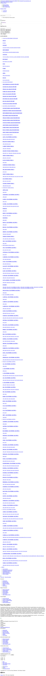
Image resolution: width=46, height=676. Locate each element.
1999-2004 (5, 292)
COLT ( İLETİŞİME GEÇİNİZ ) (10, 261)
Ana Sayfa (2, 577)
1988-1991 (5, 268)
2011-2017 (5, 442)
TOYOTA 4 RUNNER (25, 56)
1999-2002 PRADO (25, 555)
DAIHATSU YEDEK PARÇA (8, 187)
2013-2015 (13, 461)
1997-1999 (5, 484)
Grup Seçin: (2, 32)
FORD (4, 68)
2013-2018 (13, 384)
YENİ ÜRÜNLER (6, 572)
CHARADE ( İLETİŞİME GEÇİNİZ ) (11, 194)
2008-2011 (9, 327)
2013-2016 (9, 181)
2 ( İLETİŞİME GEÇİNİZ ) (9, 368)
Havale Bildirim (5, 592)
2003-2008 (13, 484)
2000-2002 (5, 447)
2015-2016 (21, 518)
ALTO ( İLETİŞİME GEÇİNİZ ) (10, 137)
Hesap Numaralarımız (6, 602)
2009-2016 (13, 277)
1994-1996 (9, 498)
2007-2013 (5, 181)
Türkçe (5, 2)
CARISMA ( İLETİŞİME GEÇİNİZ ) (11, 257)
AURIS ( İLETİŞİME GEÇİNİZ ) (10, 511)
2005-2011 (13, 176)
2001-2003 (9, 398)
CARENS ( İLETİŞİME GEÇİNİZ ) (10, 301)
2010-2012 (13, 139)
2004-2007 (5, 282)
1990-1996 (5, 366)
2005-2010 (9, 565)
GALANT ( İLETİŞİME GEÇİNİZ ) (11, 266)
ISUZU (4, 40)
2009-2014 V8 (18, 555)
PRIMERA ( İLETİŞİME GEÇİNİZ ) (11, 482)
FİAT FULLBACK (6, 66)
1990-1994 (5, 498)
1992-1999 (5, 433)
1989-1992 (5, 428)
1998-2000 (5, 196)
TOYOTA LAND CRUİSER (15, 56)
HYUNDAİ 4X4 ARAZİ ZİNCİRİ (10, 98)
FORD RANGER (6, 70)
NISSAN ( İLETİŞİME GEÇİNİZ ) (9, 419)
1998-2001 (17, 389)
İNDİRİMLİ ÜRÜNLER (7, 571)
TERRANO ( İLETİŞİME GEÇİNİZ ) (11, 500)
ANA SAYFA (5, 569)
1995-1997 (13, 380)
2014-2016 (5, 254)
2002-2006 (13, 341)
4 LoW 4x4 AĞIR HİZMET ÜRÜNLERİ (10, 38)
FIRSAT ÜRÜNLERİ (7, 573)
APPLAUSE (5, 190)
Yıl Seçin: (2, 31)
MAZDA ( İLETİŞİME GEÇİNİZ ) (9, 361)
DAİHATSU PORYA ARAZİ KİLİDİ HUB (12, 110)
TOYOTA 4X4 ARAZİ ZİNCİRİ (10, 103)
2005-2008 (5, 359)
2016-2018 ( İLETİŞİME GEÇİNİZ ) (27, 288)
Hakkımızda (7, 1)
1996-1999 (9, 465)
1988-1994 (5, 139)
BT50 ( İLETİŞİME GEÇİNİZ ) (10, 401)
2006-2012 (11, 153)
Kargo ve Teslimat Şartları (7, 600)
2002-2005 (13, 551)
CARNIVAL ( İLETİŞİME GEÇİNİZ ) (11, 306)
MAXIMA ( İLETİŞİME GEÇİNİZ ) (11, 444)
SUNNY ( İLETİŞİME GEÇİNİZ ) (10, 496)
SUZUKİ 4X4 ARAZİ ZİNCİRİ (9, 86)
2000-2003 (5, 308)
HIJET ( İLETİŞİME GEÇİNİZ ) (10, 213)
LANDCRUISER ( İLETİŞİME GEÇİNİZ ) (12, 553)
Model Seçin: (2, 30)
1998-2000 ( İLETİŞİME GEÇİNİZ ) (27, 287)
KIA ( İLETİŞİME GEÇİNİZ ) (8, 294)
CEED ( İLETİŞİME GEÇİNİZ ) (10, 310)
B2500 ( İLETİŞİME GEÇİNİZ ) (10, 396)
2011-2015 (21, 359)
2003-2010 (13, 451)
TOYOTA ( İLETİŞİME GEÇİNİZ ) (9, 509)
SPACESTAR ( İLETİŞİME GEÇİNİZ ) (11, 290)
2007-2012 (17, 206)
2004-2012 (5, 157)
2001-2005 (9, 238)
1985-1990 (5, 380)
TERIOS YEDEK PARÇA (8, 236)
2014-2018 (21, 451)
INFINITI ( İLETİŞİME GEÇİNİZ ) (11, 435)
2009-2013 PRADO (40, 555)
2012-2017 (13, 313)
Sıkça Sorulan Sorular (6, 594)
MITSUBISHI (6, 50)
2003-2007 (5, 384)
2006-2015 (13, 273)
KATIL (13, 654)
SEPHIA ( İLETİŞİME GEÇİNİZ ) (10, 338)
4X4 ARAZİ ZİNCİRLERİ (8, 82)
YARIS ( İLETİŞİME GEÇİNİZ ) (10, 562)
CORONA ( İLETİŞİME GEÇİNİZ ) (11, 539)
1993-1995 (5, 465)
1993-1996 (5, 502)
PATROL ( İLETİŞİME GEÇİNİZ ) (10, 468)
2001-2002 (5, 336)
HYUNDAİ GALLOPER (7, 61)
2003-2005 (19, 153)
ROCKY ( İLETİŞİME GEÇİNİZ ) (10, 227)
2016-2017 (5, 523)
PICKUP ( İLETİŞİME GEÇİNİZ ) (10, 477)
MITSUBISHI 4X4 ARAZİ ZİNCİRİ (11, 84)
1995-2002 (13, 359)
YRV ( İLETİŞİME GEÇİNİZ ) (9, 241)
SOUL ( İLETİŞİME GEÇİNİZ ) (10, 352)
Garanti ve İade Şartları (7, 599)
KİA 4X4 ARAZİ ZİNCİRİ (8, 101)
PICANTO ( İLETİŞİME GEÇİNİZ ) (11, 324)
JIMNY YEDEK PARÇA (8, 155)
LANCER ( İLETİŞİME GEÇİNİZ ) (11, 275)
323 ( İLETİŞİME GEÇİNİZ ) (9, 377)
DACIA (4, 77)
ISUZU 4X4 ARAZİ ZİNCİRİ (9, 94)
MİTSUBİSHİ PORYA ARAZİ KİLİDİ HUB (12, 113)
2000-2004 (9, 259)
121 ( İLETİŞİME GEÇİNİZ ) (9, 364)
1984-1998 (5, 229)
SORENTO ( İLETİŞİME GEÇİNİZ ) (11, 348)
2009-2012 (9, 263)
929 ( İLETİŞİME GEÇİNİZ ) (9, 391)
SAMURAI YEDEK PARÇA (9, 164)
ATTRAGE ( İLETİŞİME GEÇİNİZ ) (11, 252)
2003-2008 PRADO (32, 555)
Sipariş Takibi (5, 591)
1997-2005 (9, 215)
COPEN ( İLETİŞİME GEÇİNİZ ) (10, 199)
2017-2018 (21, 176)
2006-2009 (5, 220)
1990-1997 (5, 148)
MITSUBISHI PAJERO (14, 52)
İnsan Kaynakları (8, 577)
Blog (3, 661)
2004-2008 (9, 277)
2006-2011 (13, 336)
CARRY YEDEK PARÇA (8, 146)
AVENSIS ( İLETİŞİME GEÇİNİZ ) (11, 516)
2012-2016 (17, 176)
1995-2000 (9, 447)
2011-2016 (5, 249)
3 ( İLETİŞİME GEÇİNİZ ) (9, 373)
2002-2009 (5, 350)
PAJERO (5, 284)
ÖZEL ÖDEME (5, 574)
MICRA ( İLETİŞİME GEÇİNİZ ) (10, 449)
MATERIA (5, 217)
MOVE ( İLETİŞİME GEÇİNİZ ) (10, 222)
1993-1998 (9, 537)
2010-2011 (9, 313)
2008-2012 (9, 282)
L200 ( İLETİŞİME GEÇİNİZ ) (9, 270)
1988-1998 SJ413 (12, 167)
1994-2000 (5, 560)
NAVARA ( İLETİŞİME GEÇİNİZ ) (10, 472)
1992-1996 (9, 268)
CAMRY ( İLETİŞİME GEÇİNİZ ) (10, 525)
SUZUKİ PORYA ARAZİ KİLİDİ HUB (11, 108)
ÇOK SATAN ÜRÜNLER (7, 570)
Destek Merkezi (5, 590)
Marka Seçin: (2, 29)
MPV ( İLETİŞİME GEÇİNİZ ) (10, 415)
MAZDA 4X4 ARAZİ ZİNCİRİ (9, 96)
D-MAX (4, 42)
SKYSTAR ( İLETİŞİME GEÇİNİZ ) (11, 491)
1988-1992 (5, 537)
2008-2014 (5, 370)
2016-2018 (9, 157)
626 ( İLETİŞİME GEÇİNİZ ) (9, 387)
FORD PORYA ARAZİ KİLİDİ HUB (11, 127)
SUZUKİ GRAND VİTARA (15, 47)
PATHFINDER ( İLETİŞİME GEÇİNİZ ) (12, 463)
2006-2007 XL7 (5, 153)
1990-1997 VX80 (6, 555)
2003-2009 (13, 518)
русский (8, 6)
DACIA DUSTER (6, 80)
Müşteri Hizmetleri (6, 589)
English (7, 5)
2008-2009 (5, 313)
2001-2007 (5, 243)
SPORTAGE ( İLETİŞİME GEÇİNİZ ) (11, 357)
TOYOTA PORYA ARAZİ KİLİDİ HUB (11, 122)
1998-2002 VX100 (12, 555)
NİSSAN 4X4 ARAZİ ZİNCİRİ (9, 89)
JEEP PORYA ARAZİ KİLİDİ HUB (10, 125)
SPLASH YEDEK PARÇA (8, 169)
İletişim (11, 1)
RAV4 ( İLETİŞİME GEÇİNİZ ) (10, 558)
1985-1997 (5, 215)
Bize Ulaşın (5, 662)
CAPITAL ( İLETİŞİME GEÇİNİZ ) (11, 297)
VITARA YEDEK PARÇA (8, 183)
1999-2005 (5, 565)
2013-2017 (29, 537)
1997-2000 (5, 238)
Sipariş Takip (2, 1)
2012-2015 (5, 412)
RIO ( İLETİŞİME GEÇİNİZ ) (9, 334)
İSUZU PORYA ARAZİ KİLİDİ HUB (11, 130)
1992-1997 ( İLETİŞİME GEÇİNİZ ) (13, 287)
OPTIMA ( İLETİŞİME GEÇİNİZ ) (10, 320)
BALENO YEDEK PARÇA (9, 141)
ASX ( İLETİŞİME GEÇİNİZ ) (9, 247)
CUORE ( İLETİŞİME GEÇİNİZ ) (10, 204)
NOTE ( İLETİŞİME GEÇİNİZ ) (10, 458)
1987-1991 (5, 394)
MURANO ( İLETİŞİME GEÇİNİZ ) (11, 454)
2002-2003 (5, 162)
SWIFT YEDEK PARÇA (8, 174)
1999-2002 (21, 380)
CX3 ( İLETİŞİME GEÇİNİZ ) (9, 405)
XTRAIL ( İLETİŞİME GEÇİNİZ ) (10, 505)
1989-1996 (5, 176)
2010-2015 (13, 565)
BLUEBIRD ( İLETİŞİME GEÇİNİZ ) (11, 430)
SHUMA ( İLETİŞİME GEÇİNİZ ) (10, 343)
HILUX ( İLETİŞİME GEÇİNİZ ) (10, 549)
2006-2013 (5, 475)
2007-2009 (13, 317)
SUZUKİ (5, 45)
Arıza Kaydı (5, 593)
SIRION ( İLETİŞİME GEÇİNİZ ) (10, 231)
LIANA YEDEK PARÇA (8, 160)
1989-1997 (5, 479)
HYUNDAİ (5, 59)
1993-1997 (5, 451)
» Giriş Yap (5, 10)
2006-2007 (5, 456)
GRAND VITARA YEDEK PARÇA (10, 150)
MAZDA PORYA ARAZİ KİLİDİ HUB (11, 120)
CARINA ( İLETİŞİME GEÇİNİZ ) (10, 530)
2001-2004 (13, 528)
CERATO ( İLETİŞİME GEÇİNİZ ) (11, 315)
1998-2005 (5, 234)
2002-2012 (5, 201)
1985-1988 (5, 389)
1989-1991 (9, 389)
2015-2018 (17, 273)
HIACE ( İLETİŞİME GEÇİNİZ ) (10, 544)
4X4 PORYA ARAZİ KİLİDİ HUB (9, 105)
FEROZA (5, 208)
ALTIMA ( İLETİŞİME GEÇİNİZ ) (10, 426)
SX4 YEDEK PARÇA (7, 178)
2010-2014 (17, 518)
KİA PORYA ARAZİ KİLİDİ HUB (10, 115)
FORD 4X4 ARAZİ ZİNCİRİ (9, 91)
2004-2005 (5, 317)
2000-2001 (5, 331)
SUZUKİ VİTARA (6, 47)
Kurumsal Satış (5, 581)
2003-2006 (13, 206)
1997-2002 (9, 479)
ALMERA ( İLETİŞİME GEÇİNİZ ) (11, 421)
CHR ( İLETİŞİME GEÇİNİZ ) (9, 521)
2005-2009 (5, 263)
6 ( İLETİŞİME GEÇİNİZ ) (9, 382)
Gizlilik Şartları (5, 601)
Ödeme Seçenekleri (6, 583)
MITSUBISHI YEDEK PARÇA (8, 245)
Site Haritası (5, 585)
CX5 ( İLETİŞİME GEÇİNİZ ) (9, 410)
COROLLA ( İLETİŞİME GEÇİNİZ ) (11, 535)
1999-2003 (9, 206)
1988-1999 (5, 210)
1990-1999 (5, 206)
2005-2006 (9, 317)
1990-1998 (5, 273)
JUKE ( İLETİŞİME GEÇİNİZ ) (10, 440)
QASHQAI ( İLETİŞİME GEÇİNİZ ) (11, 486)
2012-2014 (5, 322)
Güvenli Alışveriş (6, 598)
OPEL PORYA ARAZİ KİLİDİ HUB (11, 132)
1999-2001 (9, 273)
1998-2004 (9, 148)
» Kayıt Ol (4, 11)
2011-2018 (5, 355)
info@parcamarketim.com (5, 627)
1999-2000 (13, 537)
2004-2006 (9, 139)
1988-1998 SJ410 (6, 167)
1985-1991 (5, 287)
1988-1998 (5, 185)
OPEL (4, 73)
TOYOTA (5, 54)
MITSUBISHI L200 (6, 52)
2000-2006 (5, 423)
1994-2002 (5, 224)
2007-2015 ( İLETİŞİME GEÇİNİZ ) (13, 288)
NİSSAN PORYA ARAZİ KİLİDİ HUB (11, 117)
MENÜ (3, 567)
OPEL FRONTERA (6, 75)
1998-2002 (15, 153)
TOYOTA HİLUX (6, 56)
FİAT (4, 63)
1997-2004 (9, 176)
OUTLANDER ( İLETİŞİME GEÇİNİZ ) (12, 280)
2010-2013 (5, 171)
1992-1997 (13, 389)
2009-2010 (9, 359)
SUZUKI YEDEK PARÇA (8, 134)
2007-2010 (5, 514)
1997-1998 (5, 341)
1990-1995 (9, 380)
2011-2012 (9, 514)
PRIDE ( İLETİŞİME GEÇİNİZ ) (10, 329)
